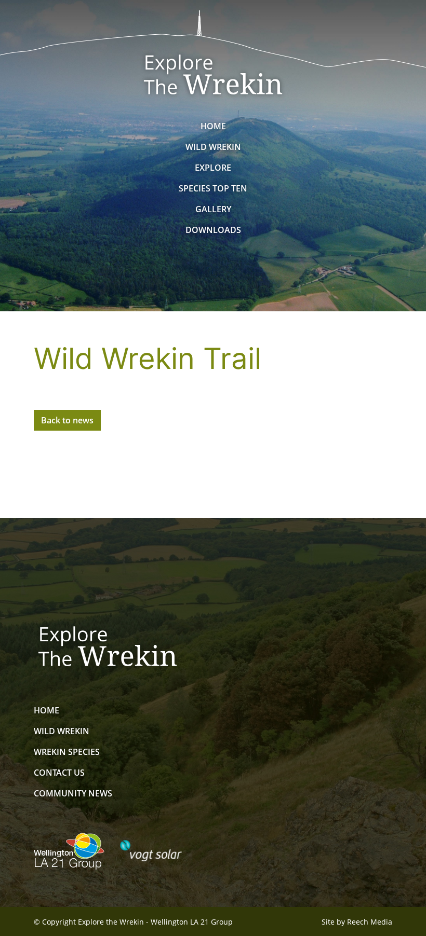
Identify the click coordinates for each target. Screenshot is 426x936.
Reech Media (369, 922)
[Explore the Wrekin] (213, 74)
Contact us (59, 772)
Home (213, 126)
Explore (213, 167)
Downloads (213, 230)
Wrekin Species (67, 752)
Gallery (213, 209)
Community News (73, 793)
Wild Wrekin (213, 147)
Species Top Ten (213, 188)
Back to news (67, 420)
